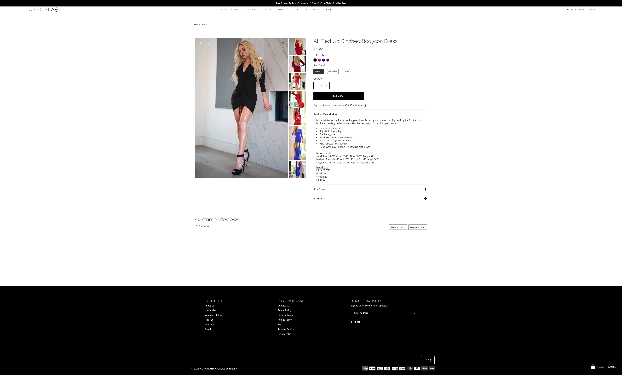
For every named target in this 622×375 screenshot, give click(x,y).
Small (318, 71)
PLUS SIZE (253, 10)
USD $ (428, 360)
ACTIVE (268, 10)
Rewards (592, 10)
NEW (223, 10)
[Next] (208, 43)
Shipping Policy (285, 315)
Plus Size (209, 319)
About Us (209, 305)
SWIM (297, 10)
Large (346, 71)
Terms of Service (286, 329)
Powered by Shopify (227, 368)
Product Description (325, 114)
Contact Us (283, 305)
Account (582, 10)
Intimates (209, 324)
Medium (332, 71)
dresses (204, 24)
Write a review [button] (398, 227)
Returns (317, 198)
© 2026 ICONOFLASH (202, 368)
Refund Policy (285, 319)
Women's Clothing (214, 315)
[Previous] (200, 43)
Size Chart (319, 189)
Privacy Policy (284, 334)
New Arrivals (211, 310)
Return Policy (284, 310)
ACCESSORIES (313, 10)
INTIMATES (283, 10)
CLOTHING (237, 10)
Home (196, 24)
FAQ (280, 324)
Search (208, 329)
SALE (329, 10)
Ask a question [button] (417, 227)
